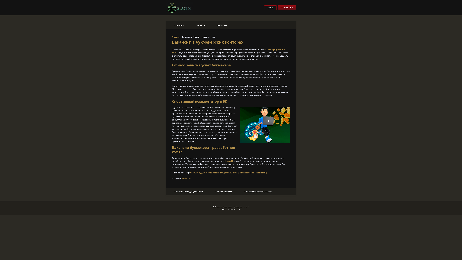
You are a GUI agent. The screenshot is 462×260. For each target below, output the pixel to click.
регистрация (286, 8)
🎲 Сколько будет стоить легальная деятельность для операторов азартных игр (227, 172)
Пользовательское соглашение (258, 192)
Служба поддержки (223, 192)
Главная (179, 25)
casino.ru (186, 178)
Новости (222, 25)
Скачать (200, 25)
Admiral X (229, 161)
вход (270, 8)
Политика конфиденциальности (188, 192)
